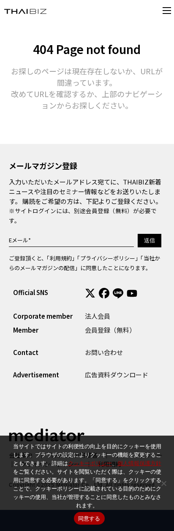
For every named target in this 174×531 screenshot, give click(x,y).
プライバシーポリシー (107, 258)
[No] (163, 483)
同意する (89, 518)
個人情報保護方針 (139, 463)
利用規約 (61, 258)
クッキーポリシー (90, 463)
